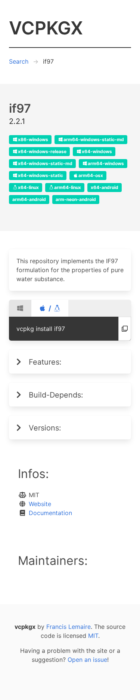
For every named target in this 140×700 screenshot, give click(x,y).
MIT (93, 635)
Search (18, 61)
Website (40, 504)
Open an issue (87, 659)
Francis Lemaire (68, 626)
